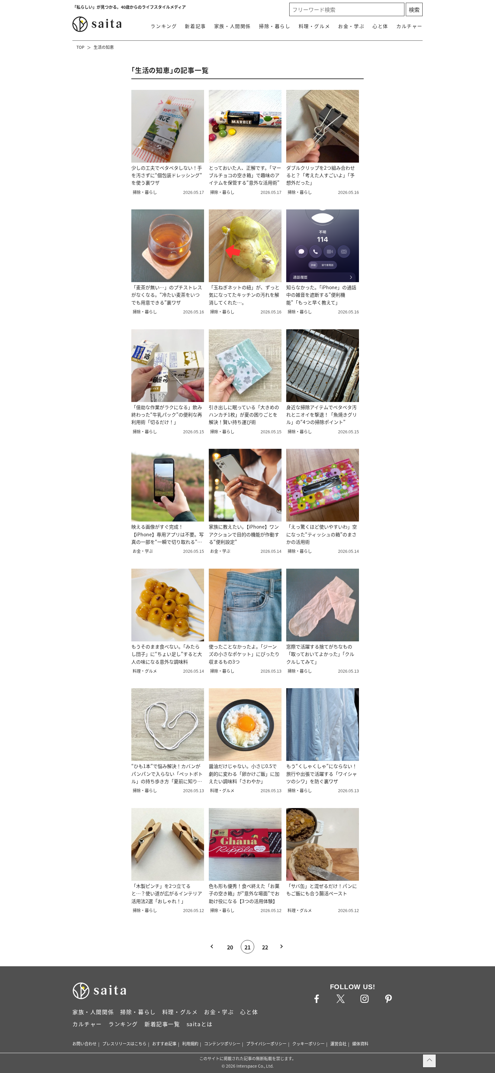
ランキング (164, 26)
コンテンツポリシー (222, 1043)
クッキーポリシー (308, 1043)
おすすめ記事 (164, 1043)
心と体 (380, 26)
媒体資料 (360, 1043)
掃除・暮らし (275, 26)
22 (265, 947)
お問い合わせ (84, 1043)
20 (230, 947)
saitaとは (200, 1024)
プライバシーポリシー (266, 1043)
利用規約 (190, 1043)
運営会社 (338, 1043)
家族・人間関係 (232, 26)
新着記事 (195, 26)
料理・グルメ (314, 26)
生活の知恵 (104, 47)
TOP (80, 47)
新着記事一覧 (162, 1024)
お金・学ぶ (351, 26)
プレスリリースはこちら (124, 1043)
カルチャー (409, 26)
